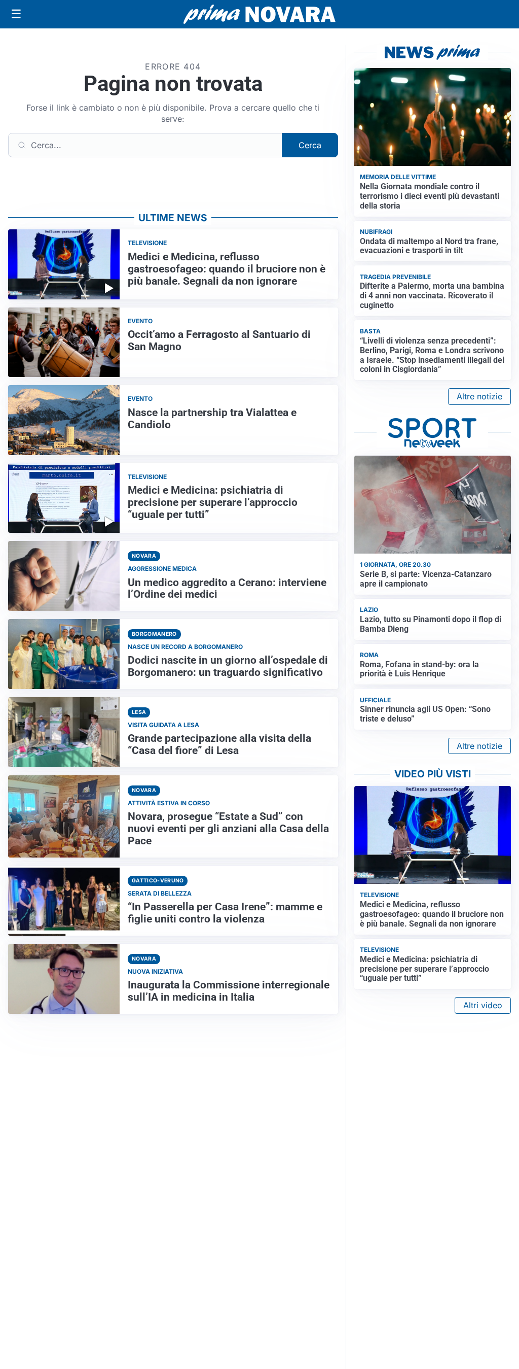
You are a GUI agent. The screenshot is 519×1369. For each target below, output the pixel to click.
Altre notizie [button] (479, 396)
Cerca (310, 145)
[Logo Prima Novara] (259, 14)
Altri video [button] (482, 1005)
